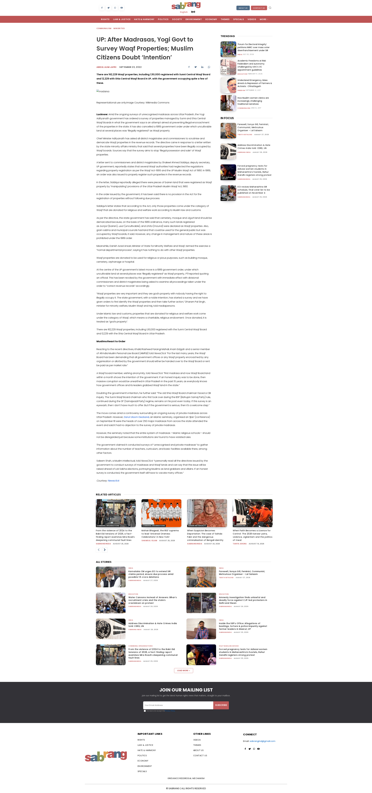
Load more (182, 670)
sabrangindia (244, 179)
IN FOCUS (227, 118)
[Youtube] (121, 7)
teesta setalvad (245, 134)
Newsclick (113, 480)
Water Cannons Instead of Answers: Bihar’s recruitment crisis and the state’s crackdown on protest (152, 600)
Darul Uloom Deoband (136, 417)
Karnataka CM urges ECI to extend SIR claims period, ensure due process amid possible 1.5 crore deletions (150, 574)
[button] (270, 7)
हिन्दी (193, 11)
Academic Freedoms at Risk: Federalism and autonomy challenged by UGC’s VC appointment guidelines (252, 65)
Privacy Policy (170, 711)
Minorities (119, 28)
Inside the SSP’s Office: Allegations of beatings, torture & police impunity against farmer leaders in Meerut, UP (243, 626)
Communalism (103, 28)
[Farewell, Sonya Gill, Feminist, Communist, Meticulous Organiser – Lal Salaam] (228, 130)
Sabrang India (244, 152)
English (184, 11)
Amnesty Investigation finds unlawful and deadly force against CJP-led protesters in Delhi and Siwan (243, 600)
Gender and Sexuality (197, 526)
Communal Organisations (108, 526)
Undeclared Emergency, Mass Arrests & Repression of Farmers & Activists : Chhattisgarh (255, 83)
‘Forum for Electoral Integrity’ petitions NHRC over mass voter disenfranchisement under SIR (254, 47)
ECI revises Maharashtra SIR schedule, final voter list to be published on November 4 (254, 189)
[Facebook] (101, 7)
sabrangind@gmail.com (262, 741)
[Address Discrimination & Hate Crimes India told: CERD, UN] (228, 151)
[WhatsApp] (115, 7)
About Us (243, 8)
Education (242, 74)
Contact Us (259, 8)
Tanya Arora (240, 543)
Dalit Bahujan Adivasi (227, 178)
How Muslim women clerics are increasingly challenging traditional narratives (253, 100)
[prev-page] (98, 549)
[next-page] (104, 549)
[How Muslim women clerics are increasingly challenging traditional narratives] (228, 103)
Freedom (241, 90)
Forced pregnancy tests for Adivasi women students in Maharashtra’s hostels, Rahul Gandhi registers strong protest (255, 170)
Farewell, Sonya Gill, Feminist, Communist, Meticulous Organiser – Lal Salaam (253, 127)
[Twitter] (108, 7)
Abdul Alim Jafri (106, 67)
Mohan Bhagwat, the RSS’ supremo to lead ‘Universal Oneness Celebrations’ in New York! (160, 533)
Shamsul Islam (149, 540)
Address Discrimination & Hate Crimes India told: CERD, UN (254, 147)
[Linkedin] (202, 67)
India (240, 54)
